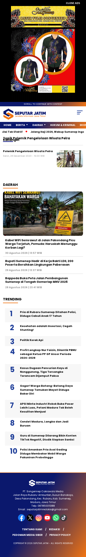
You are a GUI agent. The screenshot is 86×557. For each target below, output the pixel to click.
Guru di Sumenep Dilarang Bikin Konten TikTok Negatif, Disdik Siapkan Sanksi (48, 437)
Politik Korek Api (31, 340)
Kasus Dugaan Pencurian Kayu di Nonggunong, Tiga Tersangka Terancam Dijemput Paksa (44, 372)
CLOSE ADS (73, 3)
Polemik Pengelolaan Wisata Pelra (28, 151)
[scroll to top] (80, 534)
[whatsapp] (55, 520)
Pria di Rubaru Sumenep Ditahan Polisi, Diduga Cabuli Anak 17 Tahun (48, 314)
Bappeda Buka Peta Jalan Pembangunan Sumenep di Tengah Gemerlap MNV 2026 (36, 280)
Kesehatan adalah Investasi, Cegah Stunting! (46, 328)
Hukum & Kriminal (62, 125)
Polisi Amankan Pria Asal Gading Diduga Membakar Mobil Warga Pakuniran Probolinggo (43, 453)
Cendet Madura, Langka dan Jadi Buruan (44, 423)
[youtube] (48, 520)
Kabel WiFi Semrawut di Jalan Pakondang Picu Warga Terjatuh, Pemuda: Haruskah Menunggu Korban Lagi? (41, 243)
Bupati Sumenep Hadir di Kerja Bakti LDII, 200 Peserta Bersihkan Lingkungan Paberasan (39, 263)
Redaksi (54, 529)
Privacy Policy (60, 535)
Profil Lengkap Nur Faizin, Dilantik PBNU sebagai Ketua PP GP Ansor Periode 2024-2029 (48, 354)
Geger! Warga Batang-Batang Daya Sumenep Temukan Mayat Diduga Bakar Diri (46, 390)
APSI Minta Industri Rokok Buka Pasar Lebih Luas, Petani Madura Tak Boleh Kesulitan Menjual (47, 408)
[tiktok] (64, 520)
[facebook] (22, 520)
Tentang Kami (32, 529)
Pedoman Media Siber (27, 535)
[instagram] (39, 520)
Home (7, 125)
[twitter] (30, 520)
